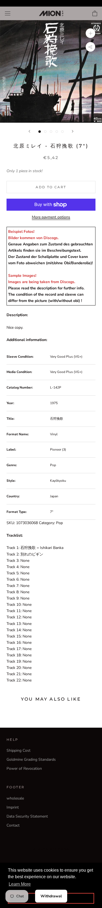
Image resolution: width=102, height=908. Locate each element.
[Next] (72, 131)
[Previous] (29, 131)
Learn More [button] (20, 884)
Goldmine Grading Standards (31, 759)
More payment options (51, 217)
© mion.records (51, 849)
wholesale (15, 798)
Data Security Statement (27, 816)
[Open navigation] (7, 13)
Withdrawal (51, 896)
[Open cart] (94, 13)
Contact (13, 825)
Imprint (13, 807)
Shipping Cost (18, 750)
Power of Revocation (24, 768)
